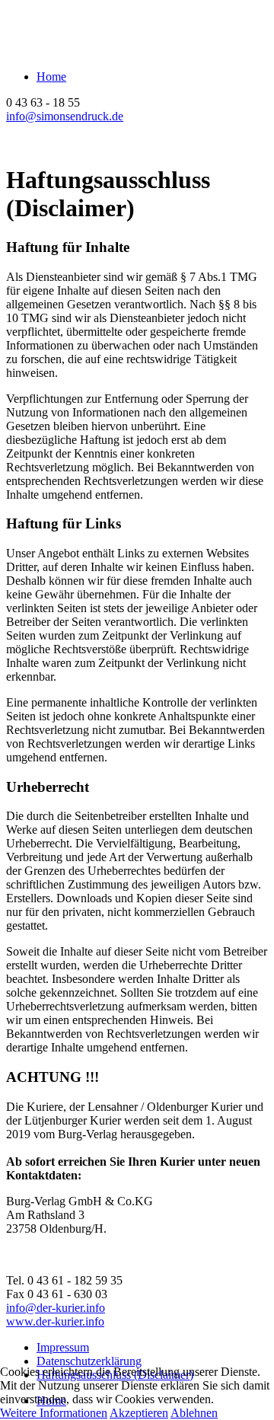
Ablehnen (194, 1412)
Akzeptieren (139, 1412)
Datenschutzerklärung (89, 1361)
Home (51, 76)
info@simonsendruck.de (64, 116)
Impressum (63, 1347)
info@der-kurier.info (55, 1307)
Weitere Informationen (53, 1412)
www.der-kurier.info (55, 1321)
